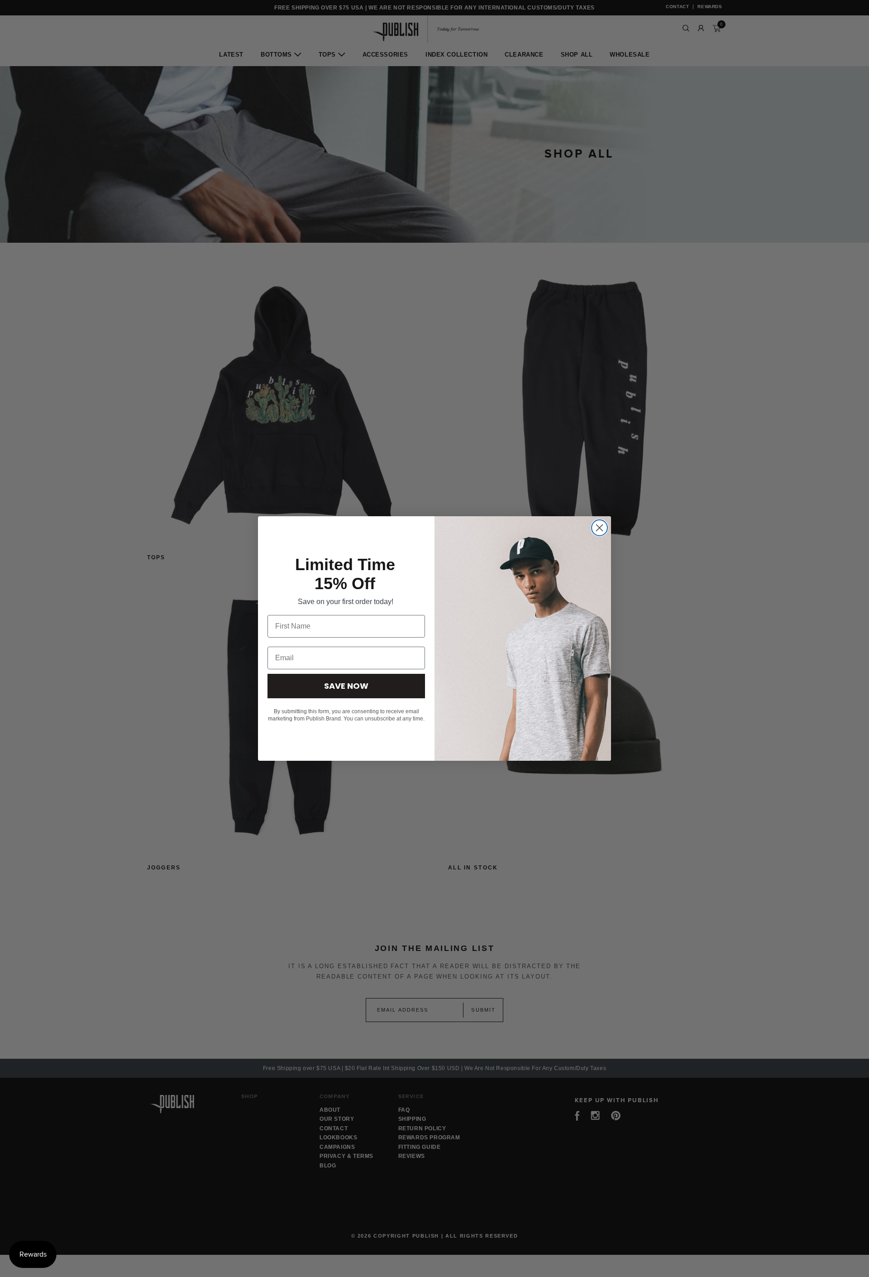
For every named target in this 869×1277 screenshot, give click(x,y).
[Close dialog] (599, 528)
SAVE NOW (346, 685)
